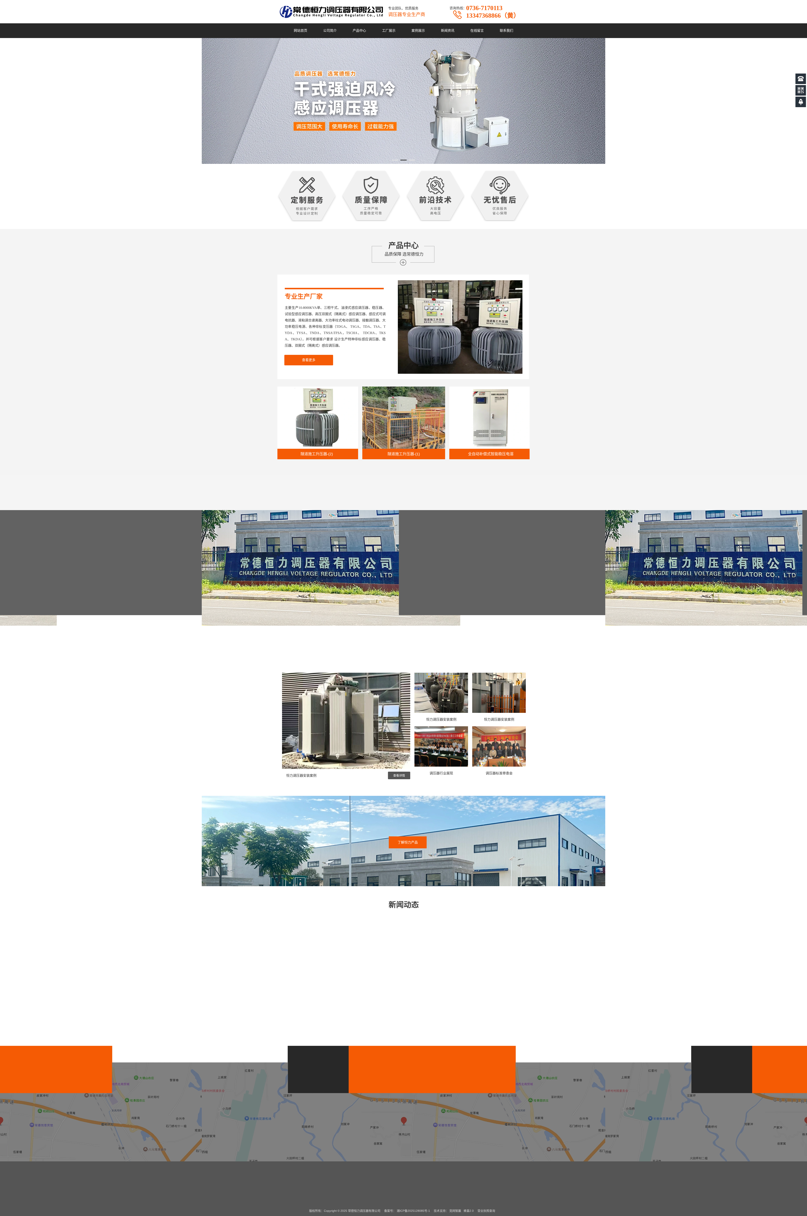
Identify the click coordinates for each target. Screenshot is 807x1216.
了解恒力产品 (408, 842)
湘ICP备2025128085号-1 (413, 1210)
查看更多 (308, 360)
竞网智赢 (455, 1210)
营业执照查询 (486, 1210)
